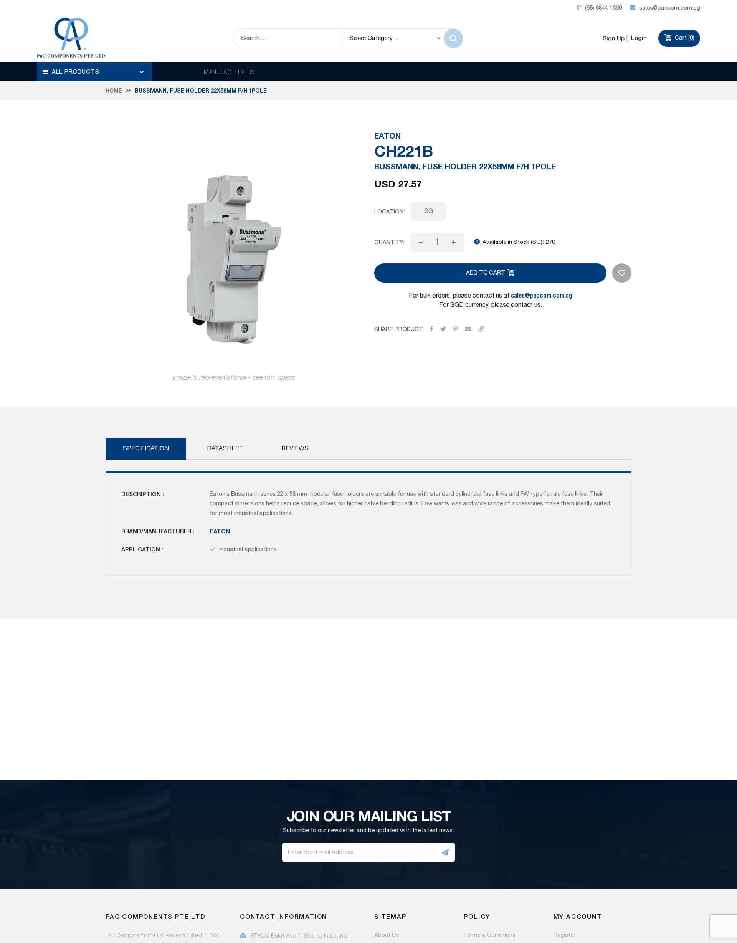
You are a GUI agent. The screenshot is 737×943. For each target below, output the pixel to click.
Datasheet (225, 448)
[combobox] (288, 38)
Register (564, 935)
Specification (146, 448)
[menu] (94, 71)
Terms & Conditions (490, 935)
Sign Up (614, 38)
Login (638, 38)
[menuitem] (94, 71)
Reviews (295, 448)
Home (114, 90)
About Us (386, 935)
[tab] (146, 449)
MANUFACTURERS (229, 72)
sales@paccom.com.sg (541, 294)
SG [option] (428, 211)
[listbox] (521, 211)
